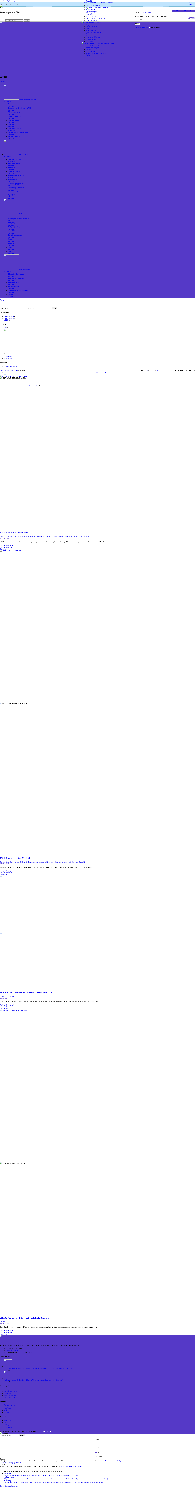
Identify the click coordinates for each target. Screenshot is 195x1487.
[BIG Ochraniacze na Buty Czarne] (13, 376)
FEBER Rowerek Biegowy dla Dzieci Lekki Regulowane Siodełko (27, 992)
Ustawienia (4, 1463)
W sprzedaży (8, 357)
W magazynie (8, 358)
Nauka (88, 55)
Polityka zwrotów (9, 1407)
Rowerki (75, 536)
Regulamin (7, 1409)
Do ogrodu (7, 1393)
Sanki (80, 536)
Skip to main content (18, 1)
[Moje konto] (160, 9)
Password (142, 20)
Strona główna (5, 371)
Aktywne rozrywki (92, 25)
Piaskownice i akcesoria (93, 32)
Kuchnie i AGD (91, 49)
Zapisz (2, 1486)
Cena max (29, 308)
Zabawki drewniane (10, 1395)
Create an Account (145, 12)
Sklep (6, 1422)
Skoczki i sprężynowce (93, 36)
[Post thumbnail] (8, 1366)
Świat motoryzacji (91, 16)
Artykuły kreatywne (10, 1391)
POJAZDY (14, 371)
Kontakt (6, 1412)
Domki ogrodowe (91, 26)
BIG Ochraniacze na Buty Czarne (14, 533)
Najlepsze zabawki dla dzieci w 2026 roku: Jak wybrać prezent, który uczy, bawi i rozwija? (33, 1380)
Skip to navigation (6, 1)
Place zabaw (90, 34)
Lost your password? (141, 27)
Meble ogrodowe (91, 30)
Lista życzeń (8, 1428)
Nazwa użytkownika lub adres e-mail (151, 16)
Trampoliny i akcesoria (93, 37)
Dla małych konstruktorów (94, 46)
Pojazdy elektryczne (60, 536)
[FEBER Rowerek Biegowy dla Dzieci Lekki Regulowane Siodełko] (22, 931)
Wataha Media (46, 1431)
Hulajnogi (23, 536)
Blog (5, 1410)
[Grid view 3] (167, 370)
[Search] (17, 16)
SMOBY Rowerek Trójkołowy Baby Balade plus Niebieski (24, 1318)
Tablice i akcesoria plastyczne (95, 18)
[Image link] (11, 1342)
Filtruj (54, 308)
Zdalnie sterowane (92, 20)
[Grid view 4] (170, 370)
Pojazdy (6, 1390)
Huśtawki (89, 28)
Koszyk (6, 1426)
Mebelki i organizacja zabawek (96, 53)
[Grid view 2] (163, 370)
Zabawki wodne (91, 39)
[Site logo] (97, 15)
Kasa (5, 1424)
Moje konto (7, 1420)
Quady (69, 536)
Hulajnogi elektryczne (35, 536)
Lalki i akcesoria (91, 51)
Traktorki (89, 1)
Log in (137, 24)
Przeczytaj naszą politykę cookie (115, 1461)
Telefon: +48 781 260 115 (13, 1350)
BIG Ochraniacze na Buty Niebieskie (15, 858)
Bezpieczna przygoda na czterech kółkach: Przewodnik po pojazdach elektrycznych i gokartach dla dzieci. (38, 1368)
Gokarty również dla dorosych (10, 536)
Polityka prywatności (11, 1405)
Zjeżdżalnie (89, 41)
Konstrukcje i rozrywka (93, 5)
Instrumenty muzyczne (93, 48)
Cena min (3, 308)
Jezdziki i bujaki (47, 536)
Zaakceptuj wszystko (14, 1463)
